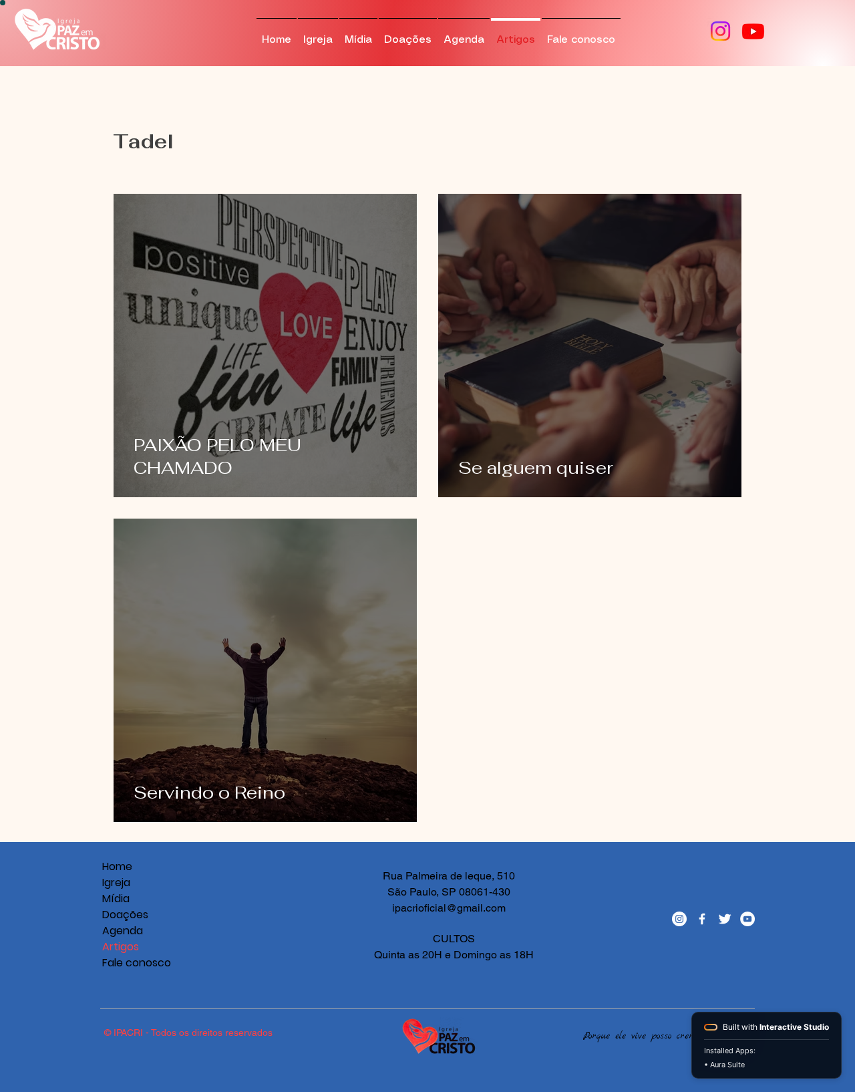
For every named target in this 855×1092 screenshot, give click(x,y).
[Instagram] (720, 31)
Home (117, 866)
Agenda (122, 930)
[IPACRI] (679, 919)
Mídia (116, 898)
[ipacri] (747, 919)
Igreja (116, 882)
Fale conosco (125, 962)
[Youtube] (753, 31)
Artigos (120, 946)
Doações (125, 914)
